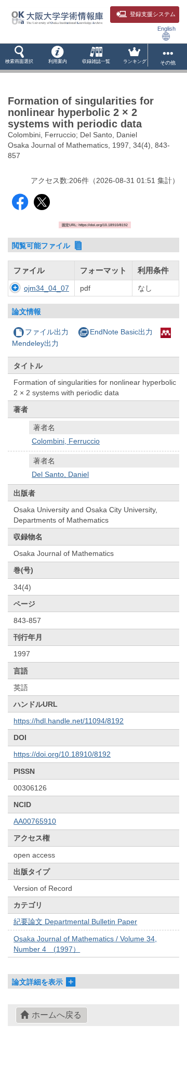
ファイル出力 (47, 332)
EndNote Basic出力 (121, 332)
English (166, 28)
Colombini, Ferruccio (66, 441)
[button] (19, 57)
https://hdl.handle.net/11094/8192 (69, 721)
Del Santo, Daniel (60, 474)
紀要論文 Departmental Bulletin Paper (75, 921)
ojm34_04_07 (46, 288)
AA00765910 (35, 821)
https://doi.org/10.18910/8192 (62, 754)
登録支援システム (153, 14)
